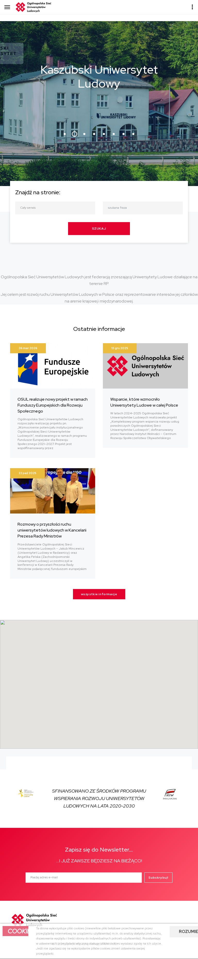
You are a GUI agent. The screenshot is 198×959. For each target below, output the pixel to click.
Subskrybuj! (158, 878)
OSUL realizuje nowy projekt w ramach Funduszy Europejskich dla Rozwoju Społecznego (53, 405)
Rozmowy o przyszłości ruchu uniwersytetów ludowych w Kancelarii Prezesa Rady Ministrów (52, 530)
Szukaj (99, 228)
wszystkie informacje (99, 594)
